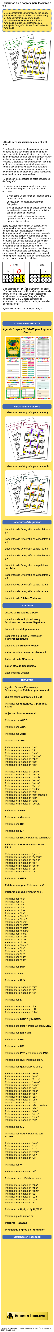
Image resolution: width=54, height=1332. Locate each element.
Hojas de (20, 713)
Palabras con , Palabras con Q (24, 1059)
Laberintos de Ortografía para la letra (27, 412)
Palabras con (16, 720)
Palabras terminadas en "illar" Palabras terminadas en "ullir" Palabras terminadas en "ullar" (21, 1009)
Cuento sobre (23, 697)
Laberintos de (23, 598)
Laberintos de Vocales (17, 672)
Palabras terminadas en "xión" (21, 1171)
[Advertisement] (27, 112)
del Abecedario (26, 652)
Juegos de (21, 612)
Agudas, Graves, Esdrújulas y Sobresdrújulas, (27, 689)
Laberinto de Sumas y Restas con (23, 637)
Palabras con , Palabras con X (23, 1178)
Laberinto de (22, 629)
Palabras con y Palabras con (28, 837)
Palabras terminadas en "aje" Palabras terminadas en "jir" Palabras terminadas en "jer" (21, 990)
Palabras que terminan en (19, 1216)
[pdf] (26, 289)
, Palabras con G (24, 885)
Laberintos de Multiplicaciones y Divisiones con (25, 621)
